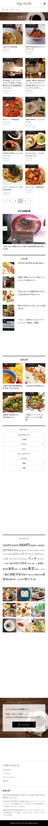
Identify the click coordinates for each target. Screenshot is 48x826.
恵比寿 (5, 569)
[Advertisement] (24, 343)
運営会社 (5, 781)
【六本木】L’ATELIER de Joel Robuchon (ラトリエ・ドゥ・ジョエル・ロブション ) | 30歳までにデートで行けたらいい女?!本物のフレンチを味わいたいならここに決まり (24, 803)
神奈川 (24, 574)
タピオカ (24, 458)
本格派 (24, 569)
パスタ (36, 554)
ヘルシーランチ (13, 559)
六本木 (23, 563)
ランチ (32, 558)
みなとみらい (21, 550)
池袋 (12, 574)
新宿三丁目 (17, 569)
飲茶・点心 (16, 579)
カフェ (24, 449)
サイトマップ (7, 773)
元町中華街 (14, 563)
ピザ (6, 559)
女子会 (29, 563)
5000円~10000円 (37, 545)
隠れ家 (9, 579)
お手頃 (14, 550)
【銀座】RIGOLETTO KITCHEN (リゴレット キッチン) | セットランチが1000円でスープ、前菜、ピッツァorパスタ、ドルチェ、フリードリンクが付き (24, 812)
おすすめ (7, 550)
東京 (31, 568)
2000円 (15, 545)
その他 (24, 439)
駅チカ (29, 579)
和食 (24, 463)
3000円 (24, 545)
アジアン (24, 444)
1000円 (7, 545)
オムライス (29, 550)
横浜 (7, 574)
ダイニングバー (20, 554)
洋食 (24, 468)
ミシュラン (23, 559)
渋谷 (18, 574)
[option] (24, 232)
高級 (34, 579)
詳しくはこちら (24, 725)
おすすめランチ (24, 435)
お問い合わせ (7, 770)
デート (31, 554)
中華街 (7, 563)
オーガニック (37, 550)
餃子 (22, 579)
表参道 (36, 575)
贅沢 (40, 575)
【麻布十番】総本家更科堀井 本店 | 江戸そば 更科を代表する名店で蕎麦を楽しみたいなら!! (24, 796)
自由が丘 (31, 575)
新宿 (11, 568)
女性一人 (34, 563)
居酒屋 (40, 563)
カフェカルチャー (24, 454)
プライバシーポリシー (10, 777)
